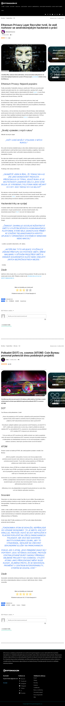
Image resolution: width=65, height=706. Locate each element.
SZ (14, 18)
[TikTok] (55, 14)
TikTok (22, 688)
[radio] (17, 290)
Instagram (23, 683)
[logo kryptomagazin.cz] (9, 3)
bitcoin (25, 117)
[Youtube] (59, 14)
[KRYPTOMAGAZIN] (11, 670)
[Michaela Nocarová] (3, 32)
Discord (23, 678)
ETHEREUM (11, 301)
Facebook (23, 681)
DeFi (17, 212)
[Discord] (45, 14)
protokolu (35, 77)
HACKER (17, 301)
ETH (7, 301)
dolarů (35, 92)
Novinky (3, 18)
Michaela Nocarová (10, 31)
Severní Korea (23, 301)
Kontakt (5, 683)
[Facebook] (47, 14)
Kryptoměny (9, 18)
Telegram (23, 686)
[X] (57, 14)
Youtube (23, 693)
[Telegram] (52, 14)
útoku (13, 196)
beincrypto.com (9, 299)
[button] (62, 14)
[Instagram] (50, 14)
